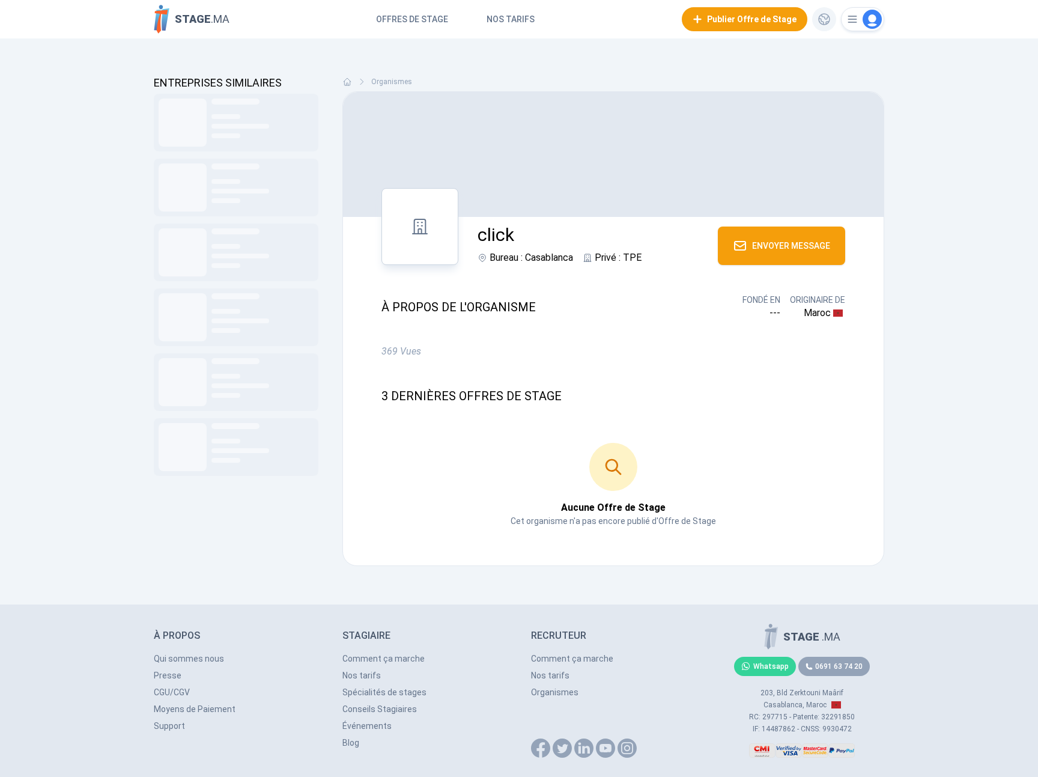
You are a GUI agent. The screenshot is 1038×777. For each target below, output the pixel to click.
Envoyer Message (791, 246)
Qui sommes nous (189, 658)
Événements (367, 726)
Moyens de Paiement (194, 709)
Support (169, 726)
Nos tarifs (511, 19)
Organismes (391, 82)
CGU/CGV (172, 692)
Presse (167, 675)
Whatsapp (771, 666)
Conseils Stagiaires (379, 709)
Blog (350, 743)
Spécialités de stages (384, 692)
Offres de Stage (412, 19)
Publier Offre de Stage (752, 19)
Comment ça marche (383, 658)
